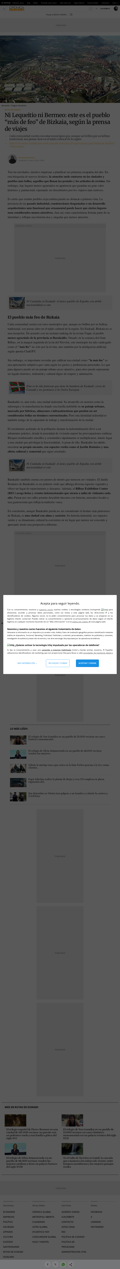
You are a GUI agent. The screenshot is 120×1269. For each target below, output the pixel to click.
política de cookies (80, 621)
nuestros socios (46, 609)
